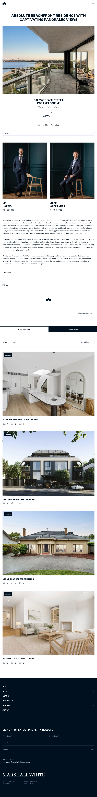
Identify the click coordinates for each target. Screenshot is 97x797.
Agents (6, 705)
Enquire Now (72, 329)
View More (7, 272)
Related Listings (9, 342)
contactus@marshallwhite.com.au (16, 762)
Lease (6, 696)
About (6, 710)
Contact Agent (24, 329)
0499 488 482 (56, 210)
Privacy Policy (6, 783)
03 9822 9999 (8, 759)
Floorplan (55, 125)
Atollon (31, 783)
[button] (48, 300)
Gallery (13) (43, 125)
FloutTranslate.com (17, 787)
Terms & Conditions (8, 781)
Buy (4, 687)
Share (7, 133)
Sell (5, 691)
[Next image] (91, 60)
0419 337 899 (8, 210)
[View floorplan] (91, 91)
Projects (8, 701)
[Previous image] (6, 60)
